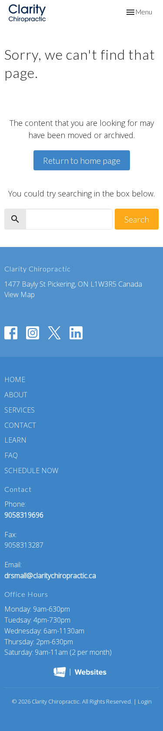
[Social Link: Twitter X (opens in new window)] (54, 332)
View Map (19, 294)
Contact (20, 425)
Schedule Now (31, 470)
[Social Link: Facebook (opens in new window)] (10, 332)
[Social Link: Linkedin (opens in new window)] (76, 332)
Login (145, 701)
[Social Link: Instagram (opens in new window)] (32, 332)
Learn (15, 440)
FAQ (11, 455)
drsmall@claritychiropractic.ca (50, 575)
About (15, 394)
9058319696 (23, 515)
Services (19, 410)
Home (14, 379)
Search (136, 219)
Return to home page (81, 160)
